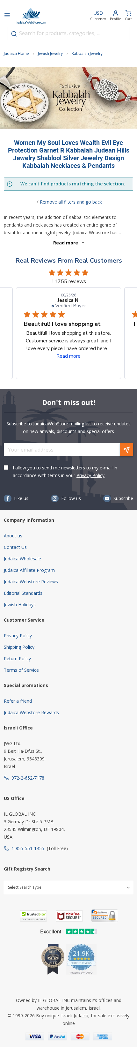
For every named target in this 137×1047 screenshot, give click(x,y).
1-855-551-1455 (27, 848)
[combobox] (68, 33)
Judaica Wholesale (22, 559)
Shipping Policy (19, 647)
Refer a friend (18, 701)
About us (13, 536)
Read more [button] (68, 356)
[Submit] (14, 34)
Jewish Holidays (20, 605)
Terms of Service (21, 670)
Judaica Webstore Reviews (31, 582)
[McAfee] (69, 916)
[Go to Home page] (31, 16)
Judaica (81, 1016)
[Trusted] (33, 916)
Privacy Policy (90, 475)
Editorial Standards (23, 593)
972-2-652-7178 (27, 778)
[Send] (126, 449)
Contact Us (15, 547)
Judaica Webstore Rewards (31, 712)
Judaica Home (16, 53)
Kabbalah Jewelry (87, 53)
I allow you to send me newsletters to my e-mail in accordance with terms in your (65, 471)
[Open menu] (7, 16)
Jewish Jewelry (50, 53)
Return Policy (17, 658)
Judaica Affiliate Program (29, 570)
